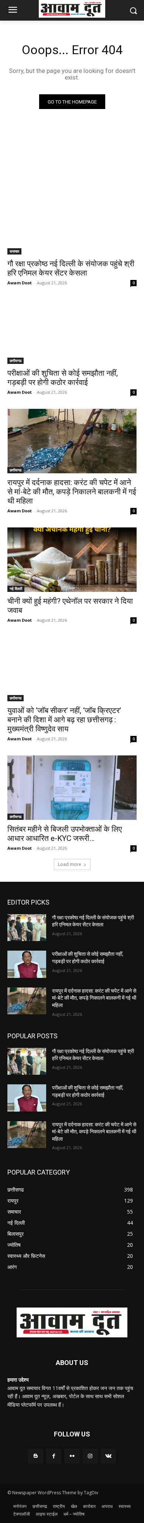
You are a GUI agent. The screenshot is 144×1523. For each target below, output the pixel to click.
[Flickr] (72, 1456)
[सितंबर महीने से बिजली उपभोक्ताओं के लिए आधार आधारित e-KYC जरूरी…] (72, 787)
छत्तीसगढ (15, 360)
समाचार (14, 251)
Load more (69, 864)
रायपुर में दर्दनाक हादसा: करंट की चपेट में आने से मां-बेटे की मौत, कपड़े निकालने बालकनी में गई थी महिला (71, 491)
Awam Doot (19, 282)
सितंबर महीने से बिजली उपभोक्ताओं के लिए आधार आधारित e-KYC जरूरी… (64, 834)
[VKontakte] (108, 1456)
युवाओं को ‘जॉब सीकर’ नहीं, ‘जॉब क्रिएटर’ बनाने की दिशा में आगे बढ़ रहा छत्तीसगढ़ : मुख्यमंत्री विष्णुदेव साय (64, 719)
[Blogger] (35, 1456)
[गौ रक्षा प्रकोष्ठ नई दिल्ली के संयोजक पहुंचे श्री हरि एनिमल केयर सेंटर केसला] (72, 222)
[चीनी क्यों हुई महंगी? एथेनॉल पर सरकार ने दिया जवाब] (72, 559)
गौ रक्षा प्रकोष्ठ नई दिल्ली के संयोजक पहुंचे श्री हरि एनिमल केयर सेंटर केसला (70, 268)
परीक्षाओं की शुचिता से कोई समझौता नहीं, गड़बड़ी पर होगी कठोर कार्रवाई (62, 378)
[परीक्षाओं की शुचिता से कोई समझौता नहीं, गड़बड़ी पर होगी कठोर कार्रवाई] (72, 331)
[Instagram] (90, 1456)
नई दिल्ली (16, 588)
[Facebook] (54, 1456)
